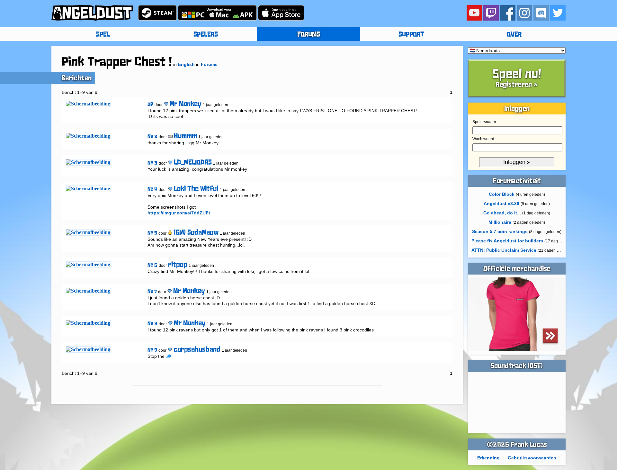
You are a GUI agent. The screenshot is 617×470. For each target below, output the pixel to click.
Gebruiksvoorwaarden (532, 457)
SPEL (103, 34)
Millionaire (499, 222)
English (186, 64)
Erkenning (488, 457)
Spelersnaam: (484, 122)
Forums (209, 64)
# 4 (152, 189)
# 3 (152, 163)
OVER (514, 34)
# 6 (152, 265)
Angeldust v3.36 (501, 203)
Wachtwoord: (483, 139)
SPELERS (205, 34)
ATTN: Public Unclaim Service (503, 250)
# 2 (152, 137)
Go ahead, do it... (502, 212)
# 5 (152, 233)
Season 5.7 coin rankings (500, 231)
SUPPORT (411, 34)
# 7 (152, 291)
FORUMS (308, 34)
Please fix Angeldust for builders (507, 240)
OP (150, 104)
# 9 (152, 350)
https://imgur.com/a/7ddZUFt (179, 212)
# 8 (152, 324)
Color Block (501, 194)
